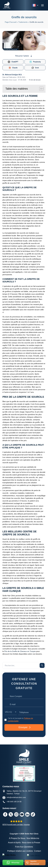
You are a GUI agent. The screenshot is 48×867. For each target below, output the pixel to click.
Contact (37, 851)
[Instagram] (16, 814)
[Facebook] (5, 814)
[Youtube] (22, 814)
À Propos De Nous (17, 838)
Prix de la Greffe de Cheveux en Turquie (20, 651)
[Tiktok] (33, 814)
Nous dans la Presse (31, 842)
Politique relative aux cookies (20, 851)
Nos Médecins (33, 838)
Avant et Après (14, 842)
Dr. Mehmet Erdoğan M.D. (12, 74)
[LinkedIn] (27, 814)
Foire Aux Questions (24, 847)
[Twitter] (11, 814)
